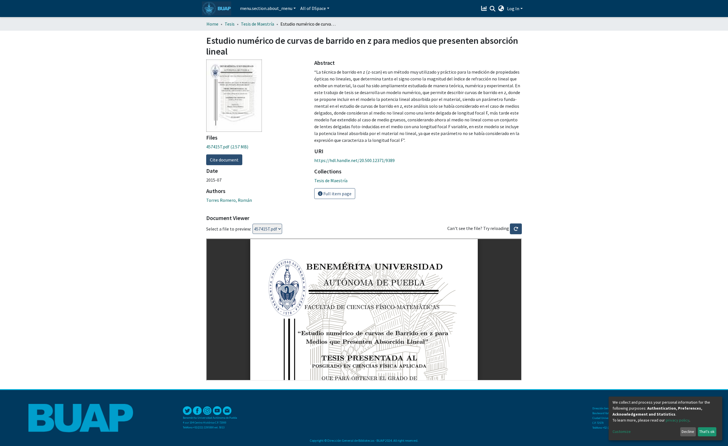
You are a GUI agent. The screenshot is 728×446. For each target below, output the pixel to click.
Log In (513, 8)
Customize (622, 431)
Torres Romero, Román (229, 200)
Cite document (224, 160)
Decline (688, 431)
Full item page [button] (336, 193)
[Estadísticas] (485, 8)
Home (212, 24)
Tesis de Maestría (257, 24)
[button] (501, 8)
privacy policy (677, 420)
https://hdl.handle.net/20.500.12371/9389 (354, 160)
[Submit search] (493, 9)
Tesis (230, 24)
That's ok (707, 431)
